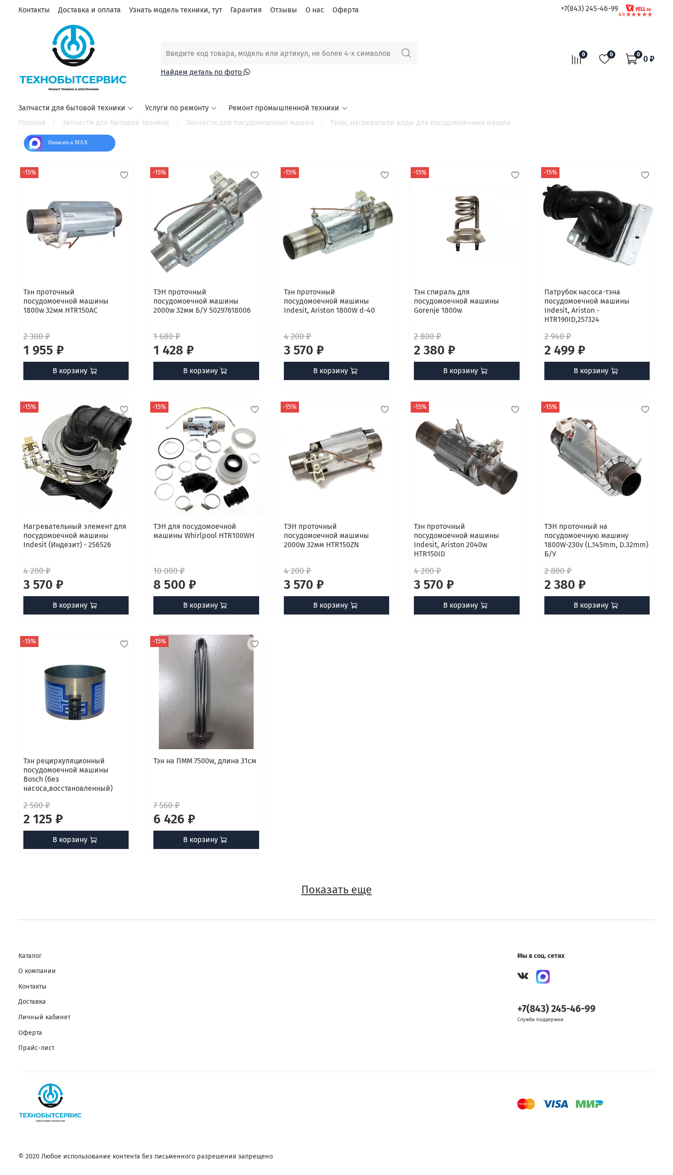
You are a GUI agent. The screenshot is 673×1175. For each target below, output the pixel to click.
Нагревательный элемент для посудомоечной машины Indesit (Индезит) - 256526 (74, 535)
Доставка (32, 1002)
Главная (32, 122)
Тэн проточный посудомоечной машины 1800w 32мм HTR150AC (66, 301)
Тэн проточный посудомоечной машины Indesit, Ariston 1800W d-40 (329, 301)
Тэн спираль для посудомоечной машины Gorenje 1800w (456, 301)
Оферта (345, 9)
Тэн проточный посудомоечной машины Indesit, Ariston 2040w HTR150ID (456, 540)
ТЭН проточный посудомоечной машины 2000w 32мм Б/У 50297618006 (202, 301)
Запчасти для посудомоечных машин (250, 122)
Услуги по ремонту (177, 107)
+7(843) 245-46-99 (589, 8)
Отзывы (283, 9)
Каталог (30, 956)
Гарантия (246, 9)
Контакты (34, 9)
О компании (37, 971)
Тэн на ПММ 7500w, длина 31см (204, 760)
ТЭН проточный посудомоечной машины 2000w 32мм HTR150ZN (326, 535)
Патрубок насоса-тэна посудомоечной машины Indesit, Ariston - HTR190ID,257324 (587, 306)
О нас (314, 9)
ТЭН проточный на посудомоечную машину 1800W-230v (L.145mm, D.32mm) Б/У (596, 540)
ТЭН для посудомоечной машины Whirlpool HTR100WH (204, 531)
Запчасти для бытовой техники (71, 107)
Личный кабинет (44, 1017)
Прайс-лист (36, 1048)
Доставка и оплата (89, 9)
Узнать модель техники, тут (175, 9)
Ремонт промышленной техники (283, 107)
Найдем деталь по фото (202, 72)
